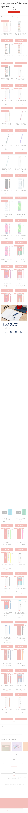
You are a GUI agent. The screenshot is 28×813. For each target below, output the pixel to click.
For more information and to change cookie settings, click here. (14, 8)
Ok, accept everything (14, 12)
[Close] (25, 305)
